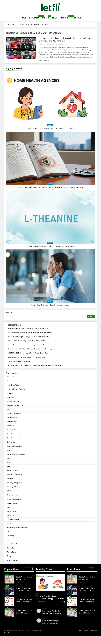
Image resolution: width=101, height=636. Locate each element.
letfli (41, 44)
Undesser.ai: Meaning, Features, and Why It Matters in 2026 (27, 357)
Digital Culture (11, 426)
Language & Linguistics (14, 483)
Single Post (35, 17)
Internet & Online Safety (14, 474)
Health (55, 18)
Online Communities (13, 511)
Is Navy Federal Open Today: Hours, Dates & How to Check (27, 341)
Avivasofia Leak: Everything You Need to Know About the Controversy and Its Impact (35, 365)
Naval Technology (13, 503)
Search (9, 312)
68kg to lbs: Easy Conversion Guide (19, 361)
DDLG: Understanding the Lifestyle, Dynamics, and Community (28, 337)
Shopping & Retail (13, 519)
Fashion (46, 17)
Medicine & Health (13, 495)
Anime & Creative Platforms (16, 389)
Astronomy (10, 393)
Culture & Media (12, 422)
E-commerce (11, 430)
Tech (8, 531)
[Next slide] (31, 568)
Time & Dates (11, 552)
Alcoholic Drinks (12, 377)
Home (23, 18)
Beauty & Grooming (13, 401)
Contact (94, 630)
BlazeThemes (8, 633)
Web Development (13, 560)
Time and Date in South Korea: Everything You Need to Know (27, 345)
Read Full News (44, 60)
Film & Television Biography (16, 454)
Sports (10, 57)
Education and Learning (14, 438)
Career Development (14, 413)
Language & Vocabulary (14, 487)
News (9, 507)
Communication (12, 417)
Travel (9, 556)
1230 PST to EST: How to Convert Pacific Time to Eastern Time (28, 353)
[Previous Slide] (27, 568)
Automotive (10, 397)
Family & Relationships (14, 446)
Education (10, 434)
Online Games (12, 515)
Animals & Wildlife (13, 385)
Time (8, 540)
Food (8, 462)
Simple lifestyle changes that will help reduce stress (50, 305)
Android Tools (11, 381)
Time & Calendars (13, 544)
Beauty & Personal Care (15, 405)
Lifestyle (65, 17)
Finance (9, 458)
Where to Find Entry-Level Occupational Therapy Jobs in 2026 (50, 128)
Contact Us (76, 18)
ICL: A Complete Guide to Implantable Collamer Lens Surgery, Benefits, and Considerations (50, 187)
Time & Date (11, 548)
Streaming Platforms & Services (17, 527)
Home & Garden (12, 470)
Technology (10, 535)
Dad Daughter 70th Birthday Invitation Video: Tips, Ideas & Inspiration (30, 332)
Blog (8, 409)
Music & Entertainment (14, 499)
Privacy (86, 630)
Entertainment (11, 442)
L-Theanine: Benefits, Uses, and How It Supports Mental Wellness (50, 246)
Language (10, 478)
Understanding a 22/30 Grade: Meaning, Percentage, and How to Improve (31, 349)
